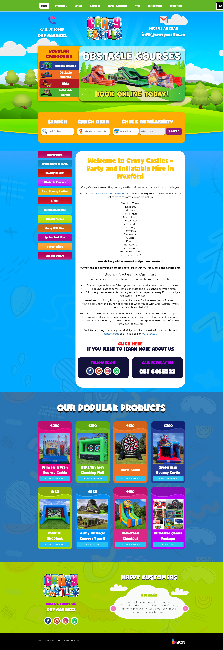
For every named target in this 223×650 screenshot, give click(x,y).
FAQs (137, 6)
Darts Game (130, 470)
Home (44, 6)
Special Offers (55, 256)
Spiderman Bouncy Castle (168, 470)
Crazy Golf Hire (55, 228)
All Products (55, 154)
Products (60, 6)
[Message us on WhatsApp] (116, 371)
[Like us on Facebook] (90, 371)
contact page (111, 333)
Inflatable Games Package (168, 536)
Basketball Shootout (130, 536)
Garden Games (55, 219)
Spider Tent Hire (54, 237)
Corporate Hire (63, 640)
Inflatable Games (55, 210)
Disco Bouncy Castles (55, 191)
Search (174, 130)
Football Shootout (55, 536)
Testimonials (155, 6)
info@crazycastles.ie (163, 34)
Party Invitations (117, 6)
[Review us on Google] (99, 371)
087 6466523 (52, 35)
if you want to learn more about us (130, 346)
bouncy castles (99, 193)
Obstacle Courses (55, 182)
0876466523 (149, 333)
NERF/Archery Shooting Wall (93, 470)
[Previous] (113, 608)
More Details (92, 545)
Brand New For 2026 (55, 164)
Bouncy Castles (55, 173)
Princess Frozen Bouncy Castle (55, 470)
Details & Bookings (55, 479)
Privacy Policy (50, 640)
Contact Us (176, 6)
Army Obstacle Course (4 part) (93, 536)
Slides (55, 200)
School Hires (55, 246)
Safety (78, 6)
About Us (95, 6)
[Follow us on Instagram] (108, 371)
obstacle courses (118, 193)
